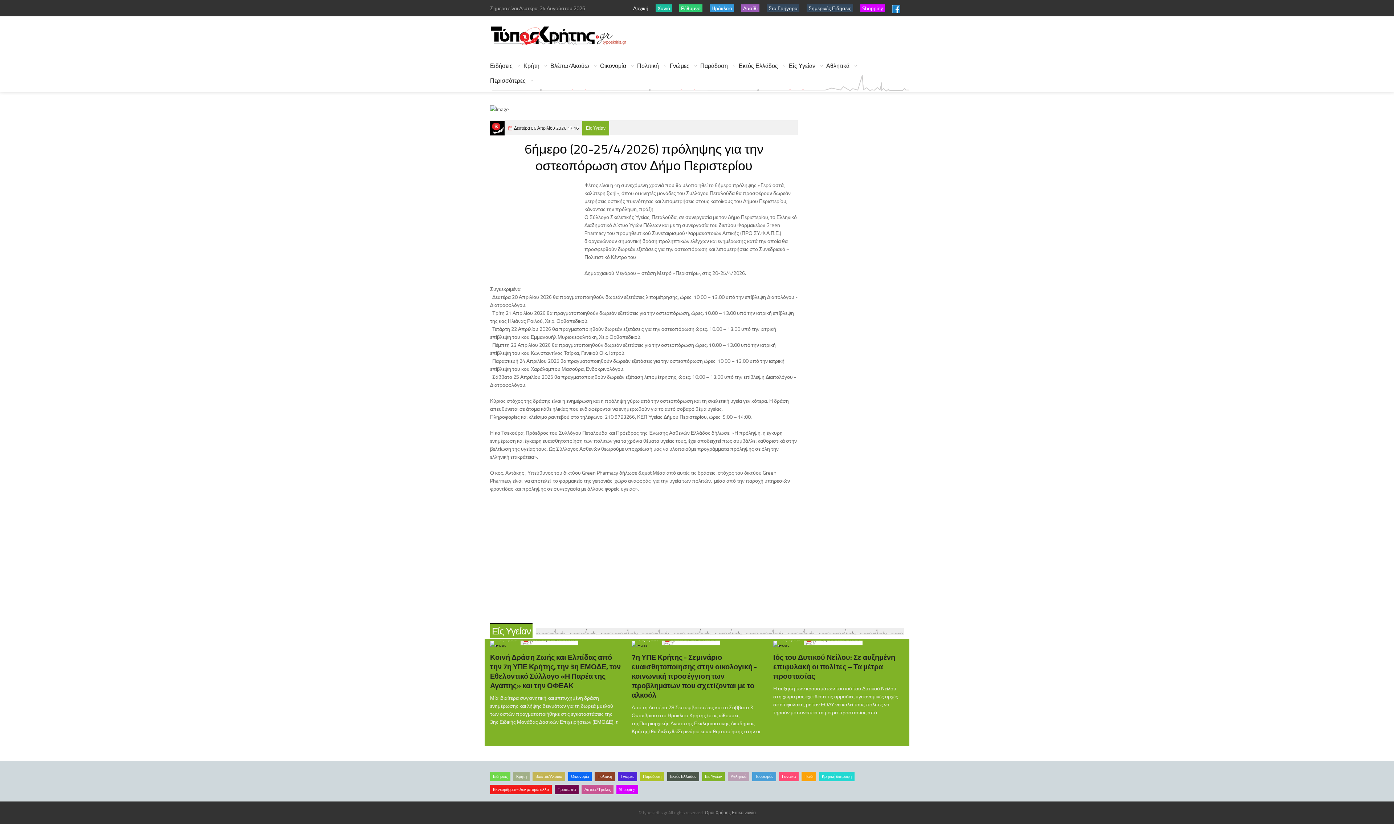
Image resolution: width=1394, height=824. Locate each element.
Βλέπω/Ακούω (569, 66)
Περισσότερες (508, 81)
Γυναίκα (789, 776)
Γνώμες (679, 66)
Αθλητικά (837, 66)
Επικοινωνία (744, 812)
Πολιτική (648, 66)
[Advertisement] (777, 36)
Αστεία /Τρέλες (597, 789)
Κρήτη (531, 66)
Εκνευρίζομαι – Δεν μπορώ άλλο (521, 789)
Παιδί (808, 776)
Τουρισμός (764, 776)
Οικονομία (613, 66)
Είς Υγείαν (802, 66)
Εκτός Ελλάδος (758, 66)
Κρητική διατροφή (837, 776)
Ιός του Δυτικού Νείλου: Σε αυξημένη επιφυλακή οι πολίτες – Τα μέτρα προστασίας (834, 667)
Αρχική (640, 8)
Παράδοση (714, 66)
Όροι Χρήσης (718, 812)
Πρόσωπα (567, 789)
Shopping (627, 789)
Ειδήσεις (501, 66)
